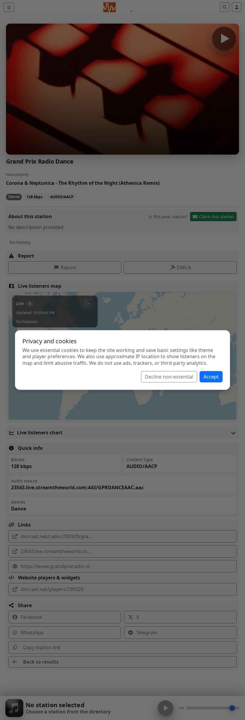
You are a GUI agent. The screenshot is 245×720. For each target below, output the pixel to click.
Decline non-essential (169, 376)
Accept (211, 376)
